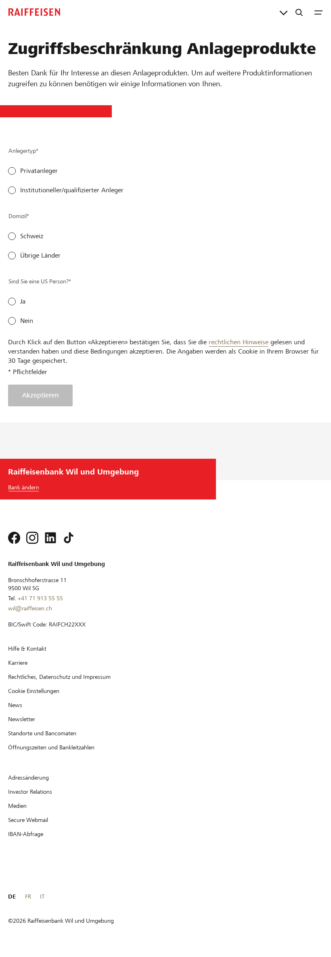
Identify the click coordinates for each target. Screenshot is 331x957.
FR (28, 896)
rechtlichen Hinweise (238, 342)
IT (42, 896)
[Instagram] (32, 538)
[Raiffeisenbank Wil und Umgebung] (34, 12)
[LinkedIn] (50, 538)
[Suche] (299, 12)
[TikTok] (69, 538)
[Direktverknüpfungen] (283, 12)
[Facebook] (14, 538)
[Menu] (318, 12)
